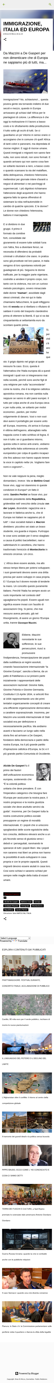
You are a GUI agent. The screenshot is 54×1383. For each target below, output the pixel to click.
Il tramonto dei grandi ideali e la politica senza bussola (25, 1136)
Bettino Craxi (26, 902)
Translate (22, 941)
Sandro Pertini (21, 910)
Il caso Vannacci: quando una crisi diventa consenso (25, 1293)
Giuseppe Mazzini (11, 906)
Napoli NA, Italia (24, 913)
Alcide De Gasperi (11, 902)
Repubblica (8, 910)
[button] (5, 40)
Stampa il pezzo (12, 894)
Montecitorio (37, 906)
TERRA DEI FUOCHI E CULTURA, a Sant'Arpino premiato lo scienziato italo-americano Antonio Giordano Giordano (26, 1215)
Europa (37, 902)
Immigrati (25, 906)
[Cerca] (50, 4)
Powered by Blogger (28, 1373)
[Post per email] (5, 899)
